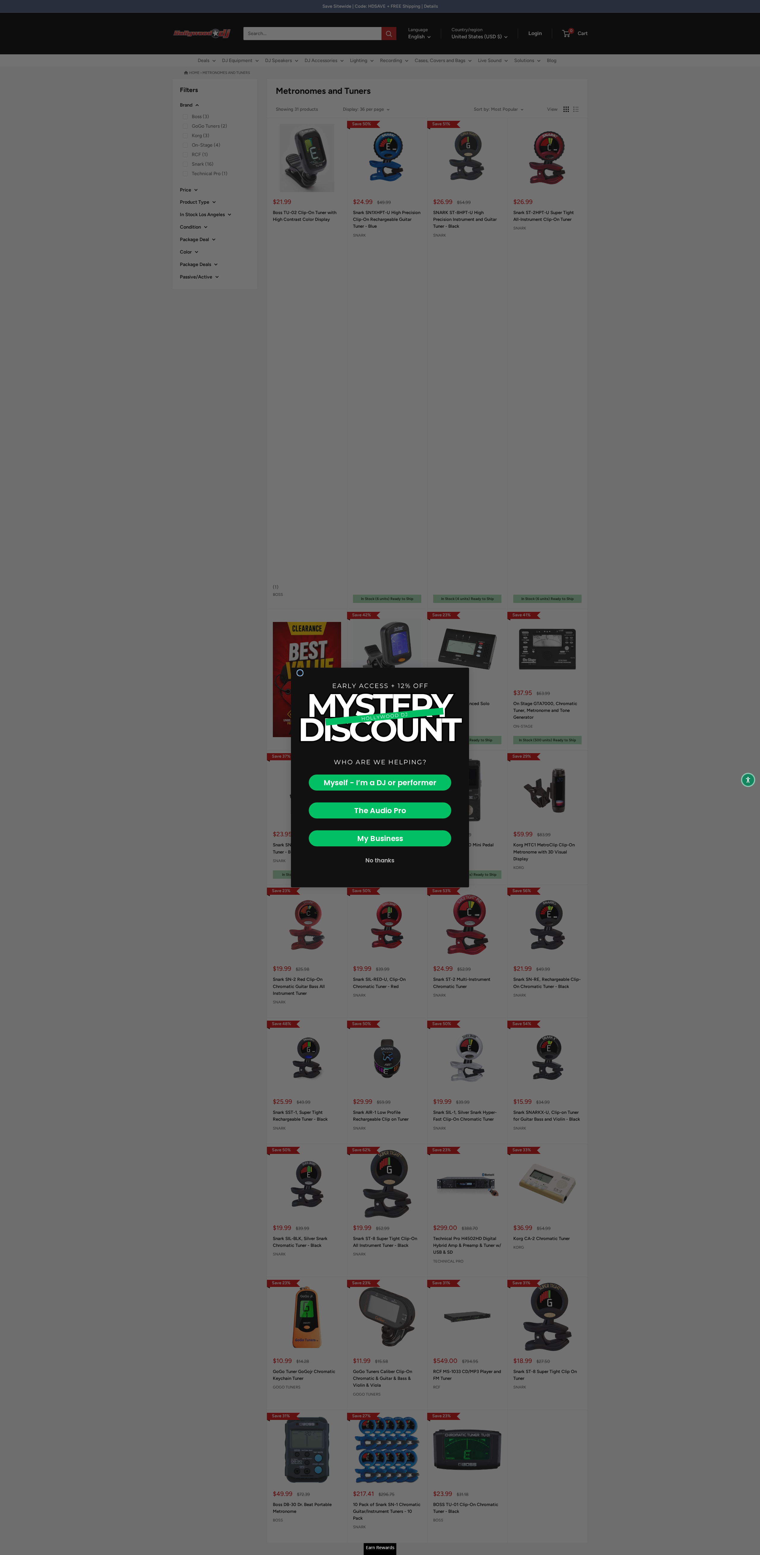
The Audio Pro (380, 810)
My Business (380, 838)
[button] (748, 780)
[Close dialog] (300, 673)
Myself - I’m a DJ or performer (380, 783)
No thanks (380, 860)
